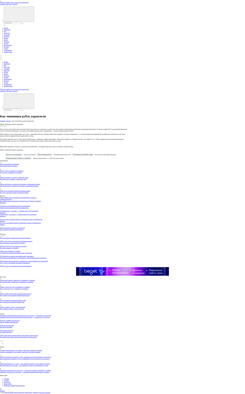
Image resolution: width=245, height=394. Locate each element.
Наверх (2, 391)
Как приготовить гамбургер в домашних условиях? (17, 282)
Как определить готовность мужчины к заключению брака (19, 186)
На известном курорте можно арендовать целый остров (18, 337)
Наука (6, 40)
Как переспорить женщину (9, 166)
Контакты (7, 382)
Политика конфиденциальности (14, 385)
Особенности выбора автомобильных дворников (16, 253)
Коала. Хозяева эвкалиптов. (9, 322)
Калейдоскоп (8, 52)
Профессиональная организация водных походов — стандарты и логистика (25, 317)
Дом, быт (7, 33)
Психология (8, 45)
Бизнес (6, 28)
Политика (7, 30)
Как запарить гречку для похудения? (12, 309)
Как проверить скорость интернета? (11, 229)
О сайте (6, 380)
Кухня (6, 38)
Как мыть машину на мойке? (9, 248)
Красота (6, 36)
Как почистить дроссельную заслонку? (12, 243)
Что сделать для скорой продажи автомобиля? (15, 263)
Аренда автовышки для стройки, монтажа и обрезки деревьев (20, 352)
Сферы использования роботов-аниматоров (14, 208)
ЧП (5, 31)
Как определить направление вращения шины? (15, 238)
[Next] (2, 233)
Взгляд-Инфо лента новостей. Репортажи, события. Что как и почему (27, 392)
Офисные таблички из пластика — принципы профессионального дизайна (24, 372)
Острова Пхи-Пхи (6, 332)
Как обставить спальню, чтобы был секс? (13, 179)
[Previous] (1, 233)
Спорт (6, 48)
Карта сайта (8, 384)
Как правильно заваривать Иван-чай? (12, 302)
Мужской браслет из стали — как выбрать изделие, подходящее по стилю (24, 365)
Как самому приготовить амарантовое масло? (15, 295)
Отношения (7, 50)
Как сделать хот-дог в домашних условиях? (14, 289)
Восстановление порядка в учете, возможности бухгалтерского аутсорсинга (25, 359)
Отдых (6, 43)
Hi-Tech (6, 47)
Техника (6, 42)
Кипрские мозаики (6, 327)
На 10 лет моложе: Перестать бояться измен (14, 193)
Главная (6, 379)
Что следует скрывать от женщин (11, 172)
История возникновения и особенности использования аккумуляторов (23, 258)
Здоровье (7, 35)
